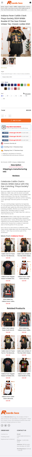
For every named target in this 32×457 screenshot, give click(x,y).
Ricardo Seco (9, 417)
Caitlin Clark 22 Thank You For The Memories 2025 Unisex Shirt (8, 255)
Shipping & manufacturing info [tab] (15, 170)
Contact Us (4, 434)
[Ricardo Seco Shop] (14, 2)
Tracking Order (5, 437)
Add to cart (16, 120)
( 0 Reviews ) (10, 66)
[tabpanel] (16, 206)
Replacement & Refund (7, 439)
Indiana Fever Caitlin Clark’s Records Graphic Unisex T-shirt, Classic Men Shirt (24, 278)
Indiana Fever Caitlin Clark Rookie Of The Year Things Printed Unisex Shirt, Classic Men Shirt (24, 375)
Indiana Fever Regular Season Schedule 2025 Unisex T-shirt (8, 278)
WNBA (15, 6)
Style (2, 71)
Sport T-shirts (9, 6)
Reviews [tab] (16, 176)
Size (2, 93)
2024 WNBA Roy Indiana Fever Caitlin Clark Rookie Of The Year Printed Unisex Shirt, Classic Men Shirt (8, 300)
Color (4, 82)
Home (2, 6)
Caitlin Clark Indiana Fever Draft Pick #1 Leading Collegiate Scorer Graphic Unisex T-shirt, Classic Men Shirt (8, 329)
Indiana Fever (21, 6)
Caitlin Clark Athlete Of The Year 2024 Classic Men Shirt (24, 255)
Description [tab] (16, 165)
